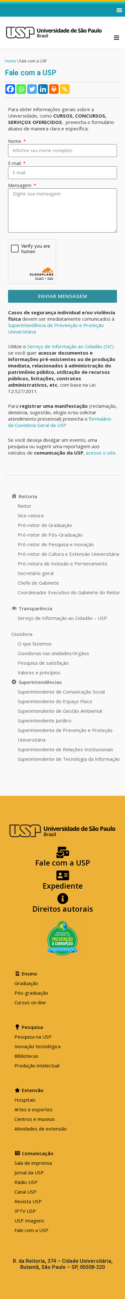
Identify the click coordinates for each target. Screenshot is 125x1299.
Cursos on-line (30, 1002)
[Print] (54, 89)
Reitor (24, 506)
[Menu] (116, 37)
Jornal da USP (29, 1172)
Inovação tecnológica (37, 1046)
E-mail (15, 163)
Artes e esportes (33, 1109)
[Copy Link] (65, 89)
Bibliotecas (26, 1056)
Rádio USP (26, 1182)
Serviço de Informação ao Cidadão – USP (62, 618)
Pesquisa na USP (33, 1036)
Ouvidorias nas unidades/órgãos (53, 653)
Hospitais (25, 1100)
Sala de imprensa (33, 1163)
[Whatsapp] (21, 89)
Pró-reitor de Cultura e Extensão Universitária (68, 554)
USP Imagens (29, 1220)
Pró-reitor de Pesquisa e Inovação (56, 544)
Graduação (26, 983)
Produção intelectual (36, 1065)
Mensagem (20, 185)
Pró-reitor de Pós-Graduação (50, 534)
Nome (15, 141)
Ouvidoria (21, 634)
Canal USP (25, 1191)
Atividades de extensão (40, 1128)
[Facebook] (10, 89)
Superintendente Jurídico (44, 720)
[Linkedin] (43, 89)
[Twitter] (32, 89)
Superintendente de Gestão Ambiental (60, 711)
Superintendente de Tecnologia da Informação (69, 759)
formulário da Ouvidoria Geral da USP (59, 421)
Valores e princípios (39, 672)
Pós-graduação (31, 993)
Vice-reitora (31, 515)
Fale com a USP (31, 1230)
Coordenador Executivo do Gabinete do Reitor (69, 592)
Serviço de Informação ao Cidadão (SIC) (70, 346)
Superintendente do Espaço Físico (55, 701)
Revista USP (28, 1201)
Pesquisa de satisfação (43, 663)
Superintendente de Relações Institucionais (65, 749)
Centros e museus (34, 1119)
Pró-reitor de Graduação (45, 525)
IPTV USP (25, 1211)
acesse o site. (101, 452)
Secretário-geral (36, 573)
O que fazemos (35, 643)
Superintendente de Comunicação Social (61, 691)
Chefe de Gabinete (38, 583)
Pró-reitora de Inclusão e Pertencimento (62, 563)
